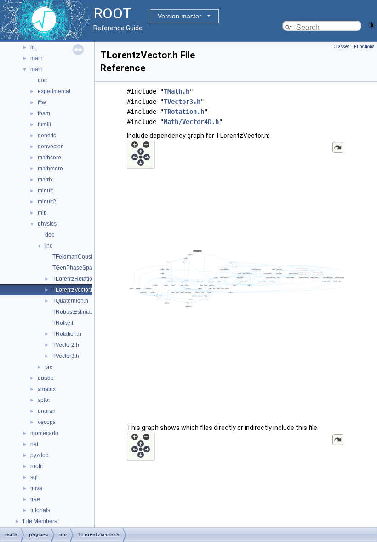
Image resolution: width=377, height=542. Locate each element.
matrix (45, 179)
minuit (45, 190)
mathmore (50, 168)
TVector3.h (65, 356)
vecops (47, 422)
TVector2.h (65, 345)
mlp (42, 212)
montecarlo (44, 433)
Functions (364, 47)
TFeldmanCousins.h (77, 257)
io (32, 47)
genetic (47, 135)
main (36, 58)
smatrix (47, 389)
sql (34, 477)
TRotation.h (66, 334)
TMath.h (176, 91)
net (34, 444)
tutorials (40, 510)
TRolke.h (63, 323)
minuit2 (47, 201)
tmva (36, 488)
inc (48, 246)
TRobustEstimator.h (76, 312)
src (48, 367)
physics (47, 223)
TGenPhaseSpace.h (77, 268)
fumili (44, 124)
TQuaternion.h (70, 301)
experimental (54, 91)
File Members (40, 521)
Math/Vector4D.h (191, 121)
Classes (341, 47)
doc (42, 80)
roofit (36, 466)
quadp (46, 378)
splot (44, 400)
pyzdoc (39, 455)
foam (44, 113)
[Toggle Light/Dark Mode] (371, 24)
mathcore (49, 157)
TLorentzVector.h (73, 290)
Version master (179, 16)
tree (35, 499)
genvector (50, 146)
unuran (47, 411)
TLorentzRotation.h (76, 279)
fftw (42, 102)
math (36, 69)
